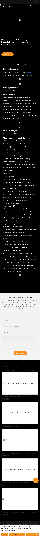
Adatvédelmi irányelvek (8, 530)
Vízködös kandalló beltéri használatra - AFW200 (17, 397)
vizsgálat (7, 54)
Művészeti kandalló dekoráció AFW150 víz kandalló (19, 454)
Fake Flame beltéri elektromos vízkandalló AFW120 (18, 484)
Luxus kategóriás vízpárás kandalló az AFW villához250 (19, 513)
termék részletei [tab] (20, 64)
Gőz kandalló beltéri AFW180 (13, 426)
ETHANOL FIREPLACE (9, 370)
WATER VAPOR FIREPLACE (25, 370)
